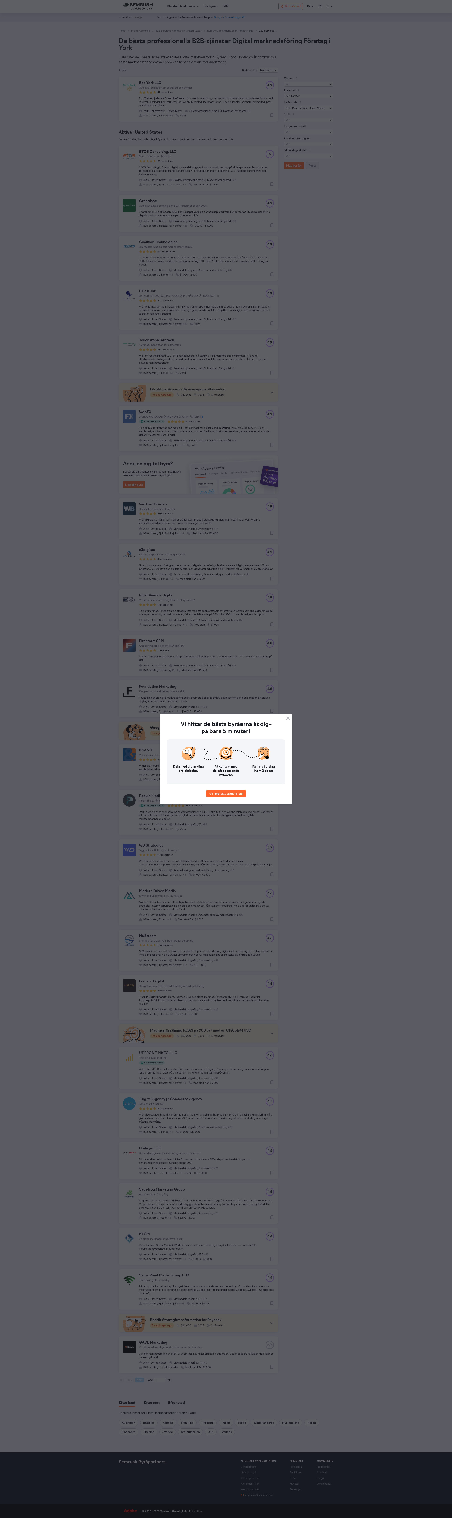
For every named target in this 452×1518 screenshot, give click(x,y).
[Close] (288, 718)
